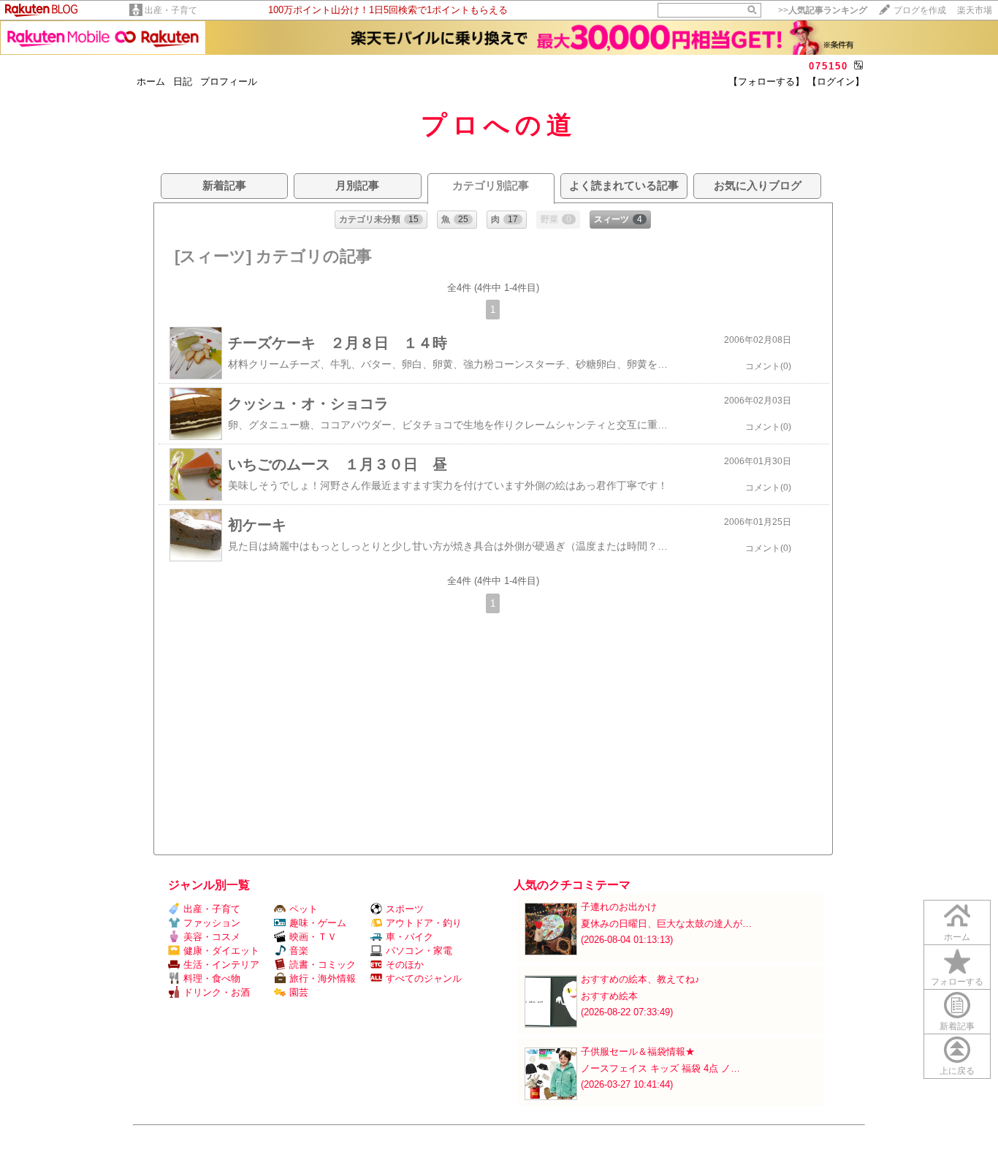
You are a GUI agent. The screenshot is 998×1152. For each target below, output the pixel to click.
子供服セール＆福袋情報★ (638, 1051)
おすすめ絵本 (609, 995)
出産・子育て (171, 10)
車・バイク (409, 936)
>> (822, 10)
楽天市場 (974, 10)
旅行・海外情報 (322, 978)
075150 (828, 66)
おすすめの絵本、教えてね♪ (640, 979)
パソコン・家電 (419, 950)
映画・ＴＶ (313, 936)
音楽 (298, 950)
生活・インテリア (221, 964)
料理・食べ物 (211, 978)
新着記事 (957, 1026)
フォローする (957, 982)
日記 (182, 81)
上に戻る (957, 1071)
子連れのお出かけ (619, 906)
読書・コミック (322, 964)
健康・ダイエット (221, 950)
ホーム (151, 81)
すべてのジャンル (424, 978)
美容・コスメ (211, 936)
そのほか (405, 964)
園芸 (298, 992)
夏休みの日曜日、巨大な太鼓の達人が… (666, 923)
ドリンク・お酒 (216, 992)
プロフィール (228, 81)
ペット (303, 908)
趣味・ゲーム (317, 922)
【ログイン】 (835, 81)
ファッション (211, 922)
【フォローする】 (766, 81)
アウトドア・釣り (424, 922)
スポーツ (405, 908)
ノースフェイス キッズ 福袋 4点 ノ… (660, 1068)
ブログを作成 (920, 10)
